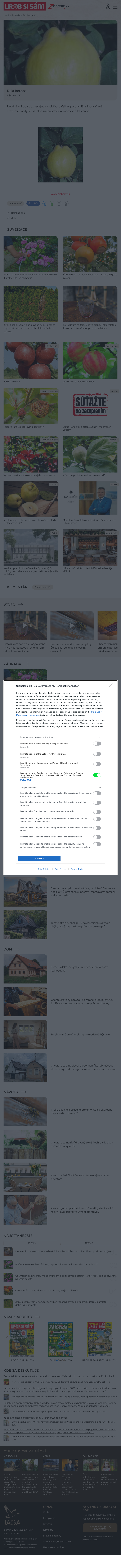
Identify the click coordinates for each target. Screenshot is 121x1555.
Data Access (60, 869)
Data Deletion (43, 869)
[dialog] (60, 777)
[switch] (97, 744)
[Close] (111, 686)
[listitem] (60, 737)
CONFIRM (39, 858)
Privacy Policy (77, 869)
